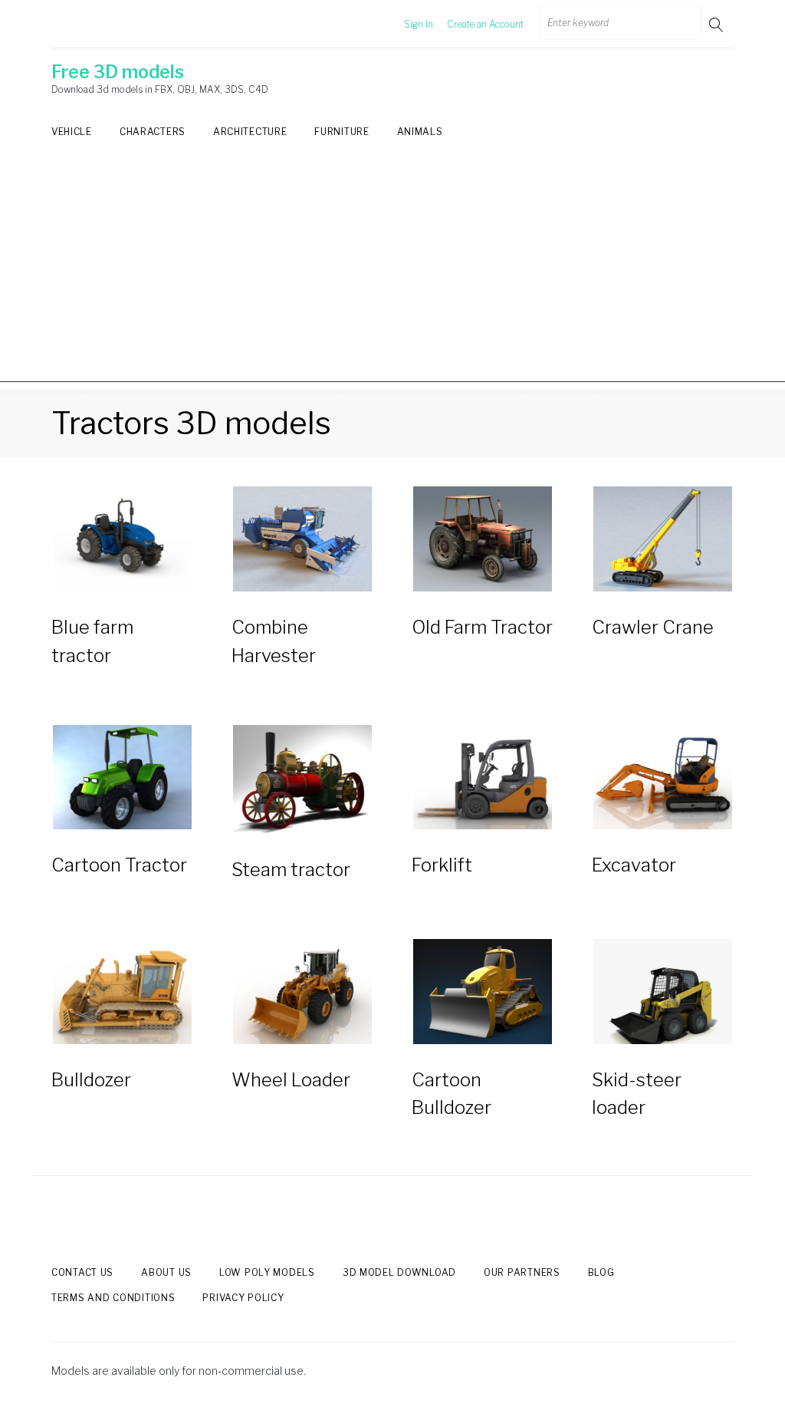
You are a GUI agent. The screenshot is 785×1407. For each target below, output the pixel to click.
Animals (420, 131)
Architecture (250, 131)
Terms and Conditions (113, 1297)
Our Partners (522, 1272)
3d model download (399, 1272)
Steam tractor (291, 869)
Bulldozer (91, 1080)
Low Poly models (267, 1272)
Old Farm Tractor (482, 627)
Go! (717, 24)
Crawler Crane (653, 627)
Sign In (418, 24)
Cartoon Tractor (119, 865)
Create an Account (485, 24)
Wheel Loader (291, 1080)
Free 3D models (117, 72)
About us (166, 1272)
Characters (153, 131)
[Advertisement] (392, 274)
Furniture (341, 131)
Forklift (442, 865)
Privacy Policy (243, 1297)
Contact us (82, 1272)
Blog (601, 1272)
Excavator (634, 865)
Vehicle (71, 131)
